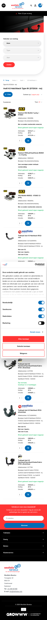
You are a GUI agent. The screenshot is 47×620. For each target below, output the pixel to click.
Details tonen (35, 332)
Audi (21, 80)
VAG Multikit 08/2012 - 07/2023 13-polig (29, 196)
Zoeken (9, 65)
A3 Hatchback (31, 80)
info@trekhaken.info (16, 591)
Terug (7, 80)
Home (14, 80)
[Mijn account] (35, 5)
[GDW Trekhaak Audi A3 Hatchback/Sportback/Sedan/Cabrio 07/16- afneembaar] (9, 379)
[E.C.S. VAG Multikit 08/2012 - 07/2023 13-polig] (9, 208)
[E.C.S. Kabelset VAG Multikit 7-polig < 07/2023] (9, 125)
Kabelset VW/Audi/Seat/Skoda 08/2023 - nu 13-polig (31, 154)
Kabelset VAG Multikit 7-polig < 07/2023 (28, 114)
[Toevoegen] (28, 140)
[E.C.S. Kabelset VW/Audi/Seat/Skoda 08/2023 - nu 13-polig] (9, 166)
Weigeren (23, 353)
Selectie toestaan (23, 346)
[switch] (41, 309)
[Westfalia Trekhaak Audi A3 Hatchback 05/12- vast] (9, 251)
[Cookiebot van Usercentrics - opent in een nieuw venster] (34, 264)
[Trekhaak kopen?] (17, 5)
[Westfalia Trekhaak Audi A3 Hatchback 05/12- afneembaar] (9, 427)
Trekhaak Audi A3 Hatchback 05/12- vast (30, 236)
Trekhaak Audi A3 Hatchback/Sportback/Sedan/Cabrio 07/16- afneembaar (30, 366)
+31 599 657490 (12, 589)
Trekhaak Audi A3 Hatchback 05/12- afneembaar (30, 411)
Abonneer (24, 525)
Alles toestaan (23, 339)
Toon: (36, 102)
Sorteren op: (27, 94)
